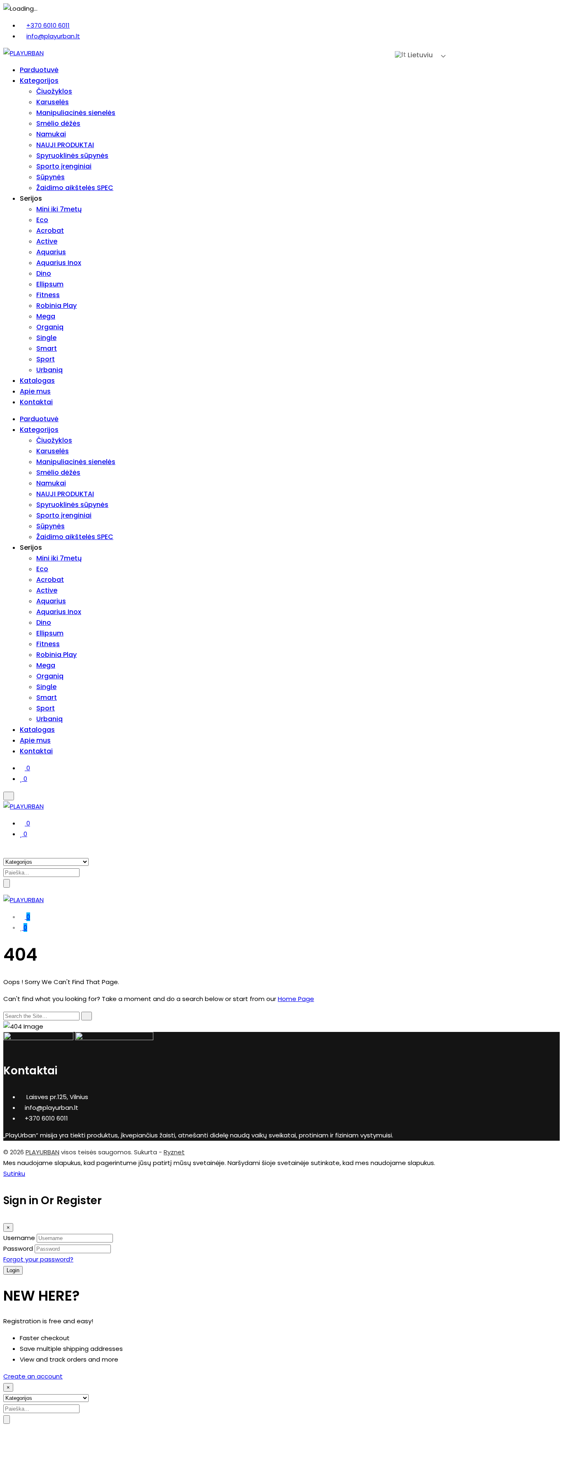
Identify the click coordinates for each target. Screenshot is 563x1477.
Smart (46, 348)
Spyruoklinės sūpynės (72, 155)
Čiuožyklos (54, 91)
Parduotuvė (39, 70)
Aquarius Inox (58, 262)
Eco (42, 220)
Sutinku (14, 1173)
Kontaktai (36, 402)
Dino (43, 273)
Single (46, 337)
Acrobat (50, 230)
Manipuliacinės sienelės (75, 112)
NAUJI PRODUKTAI (65, 145)
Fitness (48, 295)
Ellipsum (49, 284)
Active (46, 241)
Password (18, 1248)
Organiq (49, 327)
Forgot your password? (38, 1259)
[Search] (86, 1016)
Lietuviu (419, 55)
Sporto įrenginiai (63, 166)
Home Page (296, 998)
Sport (45, 359)
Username (19, 1237)
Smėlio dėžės (58, 123)
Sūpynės (50, 177)
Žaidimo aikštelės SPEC (74, 187)
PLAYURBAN (42, 1152)
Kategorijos (39, 80)
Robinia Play (56, 305)
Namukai (51, 134)
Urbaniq (49, 370)
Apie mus (35, 391)
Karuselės (52, 102)
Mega (45, 316)
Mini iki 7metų (59, 209)
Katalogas (37, 380)
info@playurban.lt (53, 36)
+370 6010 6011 (48, 25)
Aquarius (51, 252)
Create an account (33, 1376)
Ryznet (174, 1152)
